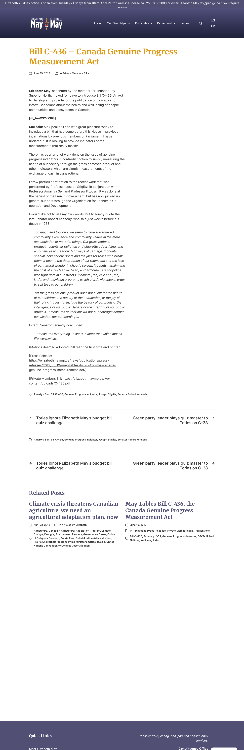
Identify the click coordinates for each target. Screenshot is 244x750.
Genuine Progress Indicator (80, 394)
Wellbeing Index (150, 540)
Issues (185, 23)
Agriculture (40, 530)
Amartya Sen (41, 394)
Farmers (77, 534)
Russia (101, 541)
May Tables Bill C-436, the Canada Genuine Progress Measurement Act (160, 510)
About (97, 23)
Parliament (164, 23)
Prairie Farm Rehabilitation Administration (85, 538)
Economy (149, 536)
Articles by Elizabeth (74, 524)
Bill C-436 (57, 394)
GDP (158, 536)
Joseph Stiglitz (107, 394)
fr (213, 26)
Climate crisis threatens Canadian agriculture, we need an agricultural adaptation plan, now (74, 510)
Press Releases (156, 530)
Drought (49, 534)
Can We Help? (116, 23)
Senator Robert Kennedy (132, 394)
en (213, 20)
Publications (143, 23)
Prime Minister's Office (82, 541)
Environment (63, 534)
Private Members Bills (75, 73)
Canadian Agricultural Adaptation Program (74, 530)
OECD (201, 536)
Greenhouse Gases (94, 534)
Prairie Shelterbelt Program (50, 541)
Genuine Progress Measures (179, 536)
